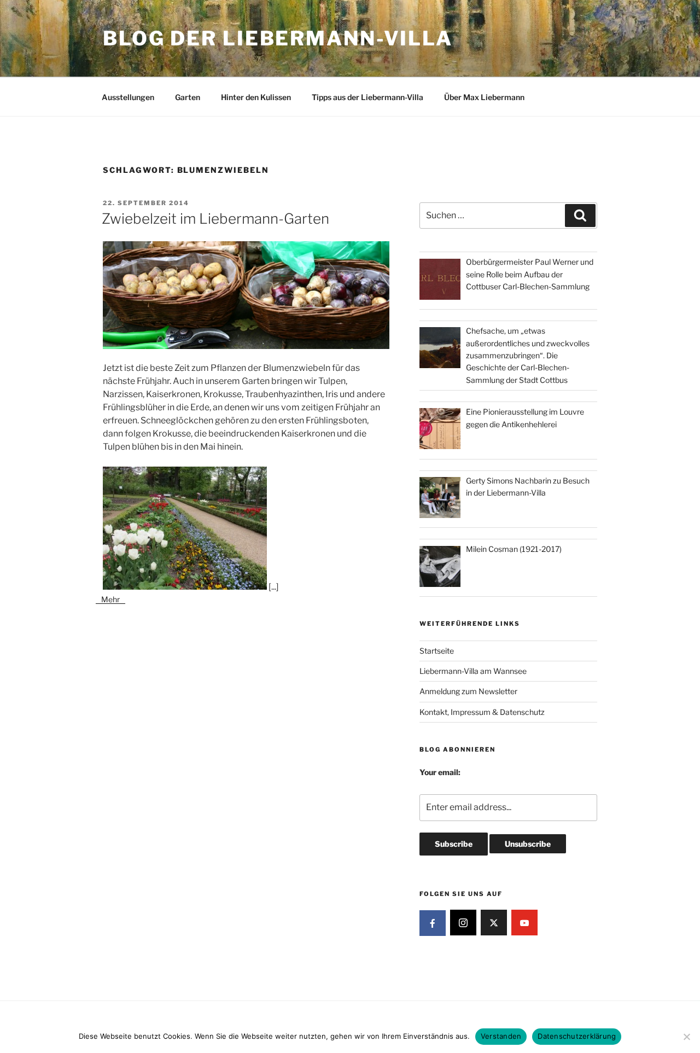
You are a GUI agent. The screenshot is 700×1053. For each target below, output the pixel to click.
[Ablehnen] (686, 1036)
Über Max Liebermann (484, 97)
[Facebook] (432, 923)
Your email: (439, 772)
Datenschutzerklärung (577, 1036)
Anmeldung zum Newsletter (468, 691)
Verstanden (501, 1036)
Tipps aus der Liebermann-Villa (367, 97)
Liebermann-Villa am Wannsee (473, 671)
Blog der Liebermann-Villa (278, 38)
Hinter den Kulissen (256, 97)
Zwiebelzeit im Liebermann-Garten (215, 218)
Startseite (436, 650)
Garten (187, 97)
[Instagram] (463, 923)
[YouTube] (524, 923)
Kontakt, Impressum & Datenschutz (482, 712)
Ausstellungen (128, 97)
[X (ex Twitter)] (494, 923)
